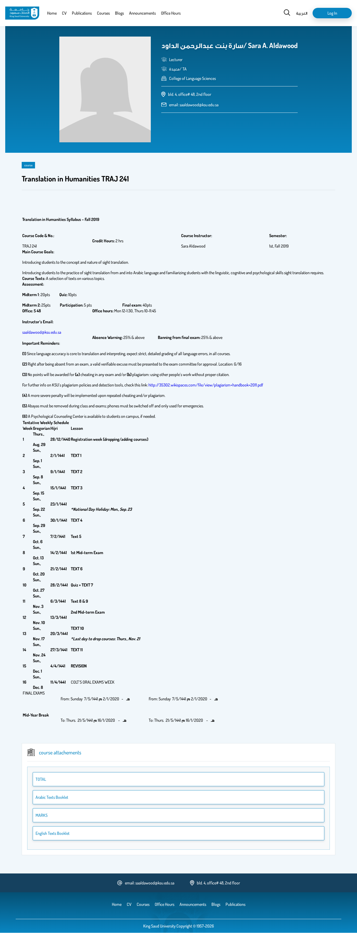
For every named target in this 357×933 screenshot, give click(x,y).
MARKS (42, 815)
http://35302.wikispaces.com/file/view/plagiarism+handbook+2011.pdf (205, 385)
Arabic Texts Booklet (52, 797)
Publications (82, 13)
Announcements (142, 13)
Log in (332, 13)
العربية (301, 13)
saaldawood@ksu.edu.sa (41, 332)
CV (64, 13)
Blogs (119, 13)
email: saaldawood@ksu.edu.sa (193, 104)
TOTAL (41, 779)
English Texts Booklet (53, 833)
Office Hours (171, 13)
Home (52, 13)
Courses (103, 13)
